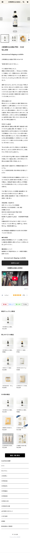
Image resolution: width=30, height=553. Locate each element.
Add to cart (15, 263)
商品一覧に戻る (15, 455)
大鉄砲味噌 (4, 496)
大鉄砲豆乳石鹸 (5, 506)
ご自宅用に (4, 476)
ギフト (2, 466)
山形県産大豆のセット (7, 511)
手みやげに (4, 471)
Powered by (13, 537)
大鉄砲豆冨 (4, 481)
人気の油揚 (4, 516)
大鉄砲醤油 (4, 491)
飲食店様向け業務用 (6, 526)
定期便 (3, 521)
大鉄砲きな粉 (5, 501)
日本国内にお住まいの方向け (15, 268)
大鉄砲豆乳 (4, 486)
